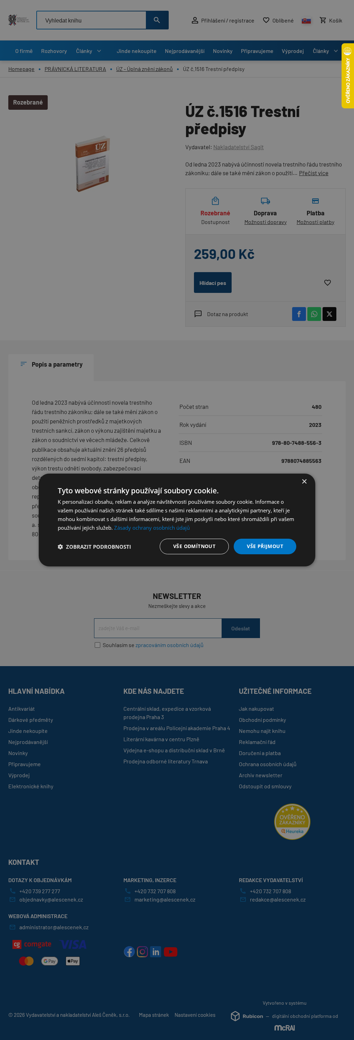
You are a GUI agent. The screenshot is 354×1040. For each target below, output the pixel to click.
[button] (94, 546)
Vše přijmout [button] (265, 546)
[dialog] (177, 520)
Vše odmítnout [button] (194, 546)
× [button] (304, 481)
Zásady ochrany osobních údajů (152, 527)
